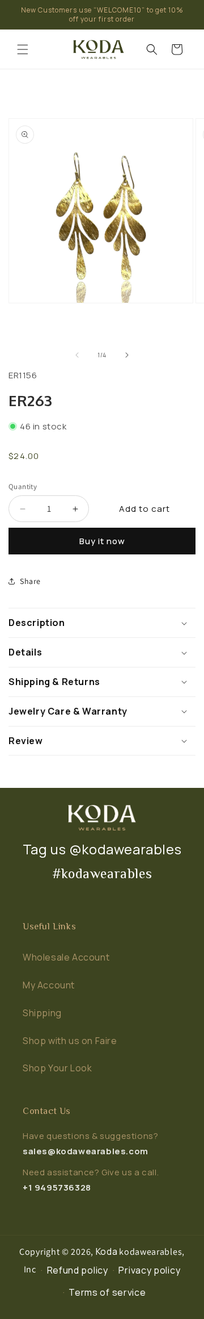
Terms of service (107, 1292)
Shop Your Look (57, 1068)
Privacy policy (149, 1270)
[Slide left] (77, 355)
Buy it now (102, 541)
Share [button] (30, 581)
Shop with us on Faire (70, 1040)
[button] (22, 49)
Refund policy (77, 1270)
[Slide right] (126, 355)
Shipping (42, 1013)
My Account (49, 985)
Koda (107, 1251)
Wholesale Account (66, 957)
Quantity (22, 486)
